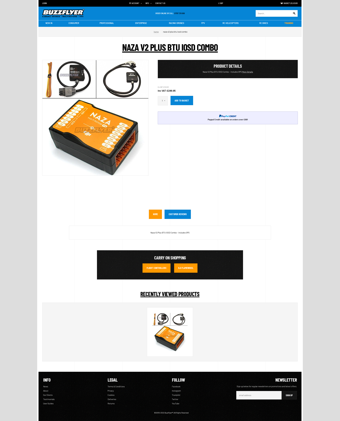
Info (147, 3)
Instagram (176, 391)
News (45, 386)
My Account (134, 3)
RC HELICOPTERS (231, 23)
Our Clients (48, 395)
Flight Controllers (156, 267)
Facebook (176, 386)
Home (156, 32)
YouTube (175, 403)
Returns (111, 403)
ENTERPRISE (141, 23)
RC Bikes (263, 23)
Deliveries (112, 399)
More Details (247, 72)
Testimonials (49, 399)
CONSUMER (74, 23)
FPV (203, 23)
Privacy (111, 391)
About (45, 391)
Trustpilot (176, 395)
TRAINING (288, 23)
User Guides (48, 403)
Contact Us (160, 3)
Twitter (175, 399)
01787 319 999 (179, 13)
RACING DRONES (176, 23)
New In (49, 23)
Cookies (111, 395)
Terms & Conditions (116, 386)
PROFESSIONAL (107, 23)
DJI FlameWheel (185, 267)
